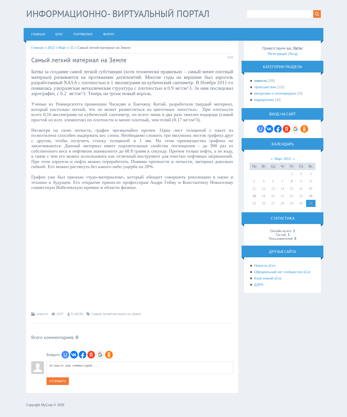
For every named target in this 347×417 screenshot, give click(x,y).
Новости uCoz (265, 265)
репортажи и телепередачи (275, 93)
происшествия (265, 87)
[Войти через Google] (100, 355)
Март (62, 48)
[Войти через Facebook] (82, 355)
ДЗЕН (258, 285)
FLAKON (77, 314)
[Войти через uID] (65, 355)
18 (254, 196)
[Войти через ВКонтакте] (74, 355)
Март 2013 (283, 159)
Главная (37, 48)
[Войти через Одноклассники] (109, 355)
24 (310, 196)
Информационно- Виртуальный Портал (117, 14)
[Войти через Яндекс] (91, 355)
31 (72, 48)
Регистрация (277, 54)
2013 (51, 48)
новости (42, 314)
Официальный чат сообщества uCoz (282, 272)
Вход (293, 54)
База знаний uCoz (268, 278)
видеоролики (264, 100)
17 (310, 188)
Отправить (57, 381)
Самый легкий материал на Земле (116, 314)
